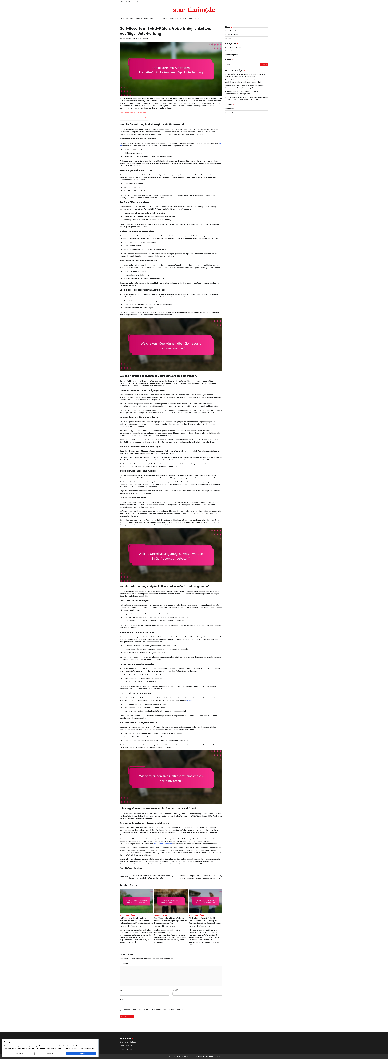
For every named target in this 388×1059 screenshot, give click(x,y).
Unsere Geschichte (178, 18)
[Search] (265, 18)
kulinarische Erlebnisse (163, 844)
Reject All (50, 1054)
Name (123, 990)
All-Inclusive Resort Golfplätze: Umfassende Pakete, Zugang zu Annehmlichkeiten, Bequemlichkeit (205, 920)
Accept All (81, 1054)
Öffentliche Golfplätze (233, 47)
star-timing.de (194, 9)
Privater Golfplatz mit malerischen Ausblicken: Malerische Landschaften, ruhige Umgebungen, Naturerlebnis (246, 81)
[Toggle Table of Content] (143, 117)
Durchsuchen (127, 18)
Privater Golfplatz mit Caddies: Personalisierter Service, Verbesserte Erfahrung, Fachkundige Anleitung (245, 87)
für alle (189, 700)
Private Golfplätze (231, 51)
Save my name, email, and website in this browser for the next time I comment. (154, 1009)
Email (175, 990)
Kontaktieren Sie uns (145, 18)
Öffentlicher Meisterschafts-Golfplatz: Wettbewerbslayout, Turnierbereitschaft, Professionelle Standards (246, 98)
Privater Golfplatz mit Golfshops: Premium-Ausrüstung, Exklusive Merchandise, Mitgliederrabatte (245, 75)
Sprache (192, 18)
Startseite (162, 18)
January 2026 (230, 112)
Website (123, 1000)
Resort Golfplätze (135, 868)
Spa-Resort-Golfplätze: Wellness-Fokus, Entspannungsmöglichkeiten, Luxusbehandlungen (170, 920)
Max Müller (143, 38)
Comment (124, 963)
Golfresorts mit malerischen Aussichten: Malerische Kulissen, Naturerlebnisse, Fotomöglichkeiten (136, 920)
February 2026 (230, 109)
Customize (19, 1054)
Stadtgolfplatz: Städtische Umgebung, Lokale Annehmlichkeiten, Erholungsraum (241, 93)
